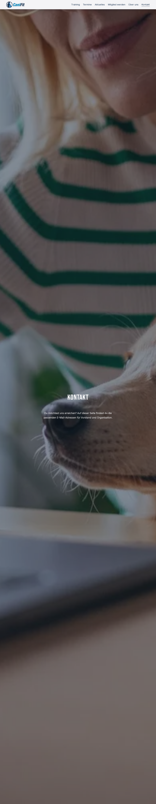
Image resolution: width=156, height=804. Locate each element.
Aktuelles (100, 4)
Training (75, 4)
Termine (87, 4)
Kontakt (145, 4)
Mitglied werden (116, 4)
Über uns (133, 4)
